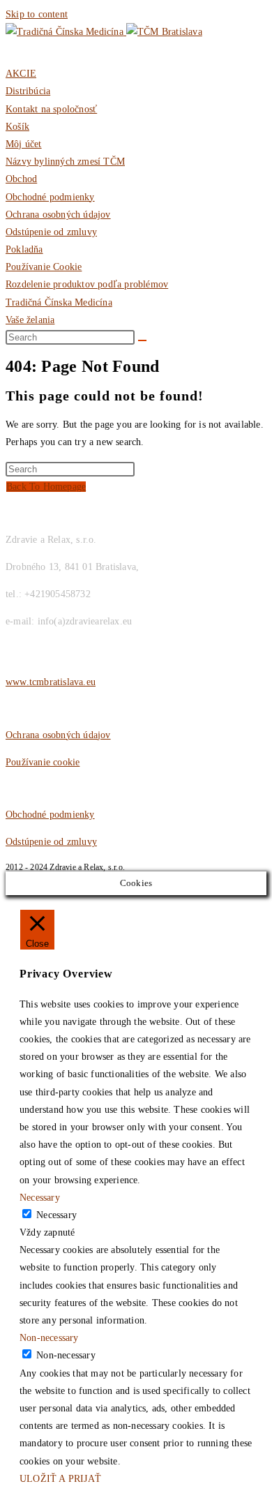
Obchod (21, 179)
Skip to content (37, 14)
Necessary (56, 1215)
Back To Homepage (46, 486)
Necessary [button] (40, 1197)
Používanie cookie (43, 762)
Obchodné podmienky (50, 197)
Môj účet (24, 144)
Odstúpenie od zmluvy (51, 232)
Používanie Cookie (44, 267)
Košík (17, 126)
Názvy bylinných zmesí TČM (65, 161)
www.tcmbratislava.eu (51, 682)
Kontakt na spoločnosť (51, 109)
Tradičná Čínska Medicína (59, 302)
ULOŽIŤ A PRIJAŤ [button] (60, 1479)
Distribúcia (28, 91)
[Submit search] (142, 340)
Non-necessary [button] (49, 1338)
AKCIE (21, 73)
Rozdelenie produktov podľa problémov (87, 284)
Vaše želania (30, 320)
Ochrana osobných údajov (58, 214)
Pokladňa (24, 249)
